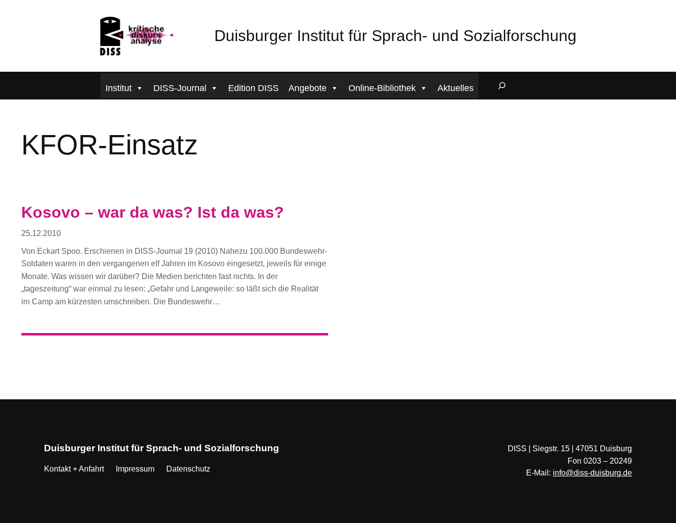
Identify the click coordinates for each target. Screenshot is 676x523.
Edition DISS (253, 88)
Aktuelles (455, 88)
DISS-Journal (179, 88)
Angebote (308, 88)
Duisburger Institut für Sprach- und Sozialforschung (395, 36)
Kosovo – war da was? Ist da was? (152, 212)
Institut (118, 88)
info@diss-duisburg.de (592, 473)
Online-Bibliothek (382, 88)
